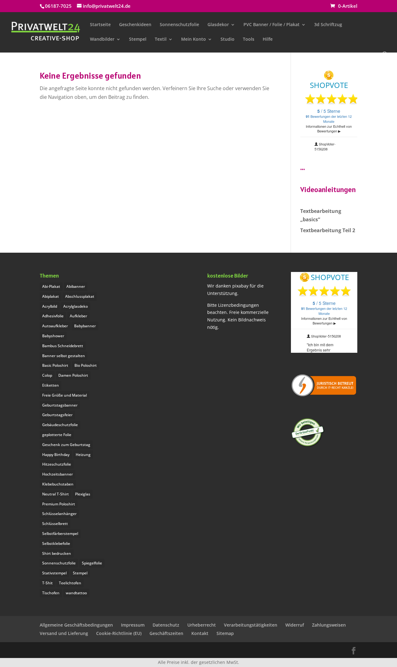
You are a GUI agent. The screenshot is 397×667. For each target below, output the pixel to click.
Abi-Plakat (51, 286)
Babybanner (85, 326)
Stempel (137, 39)
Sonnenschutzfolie (179, 24)
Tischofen (51, 593)
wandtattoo (76, 593)
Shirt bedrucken (56, 553)
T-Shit (47, 583)
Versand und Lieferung (64, 633)
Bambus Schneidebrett (62, 345)
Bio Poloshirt (85, 365)
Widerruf (294, 625)
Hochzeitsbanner (57, 474)
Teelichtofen (70, 583)
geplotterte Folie (56, 434)
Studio (227, 39)
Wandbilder (102, 39)
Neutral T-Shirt (55, 494)
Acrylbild (49, 306)
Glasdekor (218, 24)
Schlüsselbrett (55, 523)
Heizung (83, 454)
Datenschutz (166, 625)
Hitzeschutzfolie (56, 464)
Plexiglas (82, 494)
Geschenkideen (135, 24)
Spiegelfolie (92, 563)
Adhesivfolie (53, 316)
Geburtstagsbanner (60, 405)
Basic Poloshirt (55, 365)
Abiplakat (50, 296)
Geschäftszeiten (166, 633)
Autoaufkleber (55, 326)
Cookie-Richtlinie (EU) (118, 633)
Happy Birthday (55, 454)
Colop (47, 375)
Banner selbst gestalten (63, 355)
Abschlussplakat (79, 296)
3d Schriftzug (328, 24)
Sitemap (225, 633)
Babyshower (53, 335)
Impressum (133, 625)
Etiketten (50, 385)
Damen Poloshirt (73, 375)
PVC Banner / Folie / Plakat (271, 24)
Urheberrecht (201, 625)
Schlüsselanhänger (59, 513)
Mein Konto (193, 39)
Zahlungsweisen (329, 625)
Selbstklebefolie (56, 543)
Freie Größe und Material (64, 395)
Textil (161, 39)
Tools (248, 39)
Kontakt (199, 633)
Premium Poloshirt (58, 504)
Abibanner (75, 286)
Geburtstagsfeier (57, 414)
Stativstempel (54, 573)
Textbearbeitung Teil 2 (327, 230)
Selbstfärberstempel (60, 533)
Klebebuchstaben (58, 484)
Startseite (100, 24)
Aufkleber (78, 316)
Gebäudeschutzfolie (60, 424)
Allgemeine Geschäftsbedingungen (76, 625)
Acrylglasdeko (75, 306)
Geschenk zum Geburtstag (66, 444)
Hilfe (268, 39)
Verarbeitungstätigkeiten (250, 625)
